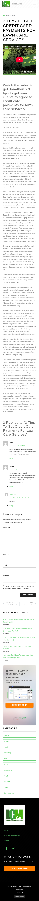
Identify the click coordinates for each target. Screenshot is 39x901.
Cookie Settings (19, 896)
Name (5, 555)
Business (8, 15)
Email (5, 565)
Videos (6, 840)
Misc (13, 15)
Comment (7, 527)
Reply (11, 458)
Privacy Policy (19, 889)
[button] (34, 3)
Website (6, 576)
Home (6, 830)
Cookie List (19, 892)
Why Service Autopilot (12, 835)
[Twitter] (13, 848)
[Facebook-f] (6, 848)
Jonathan (13, 494)
